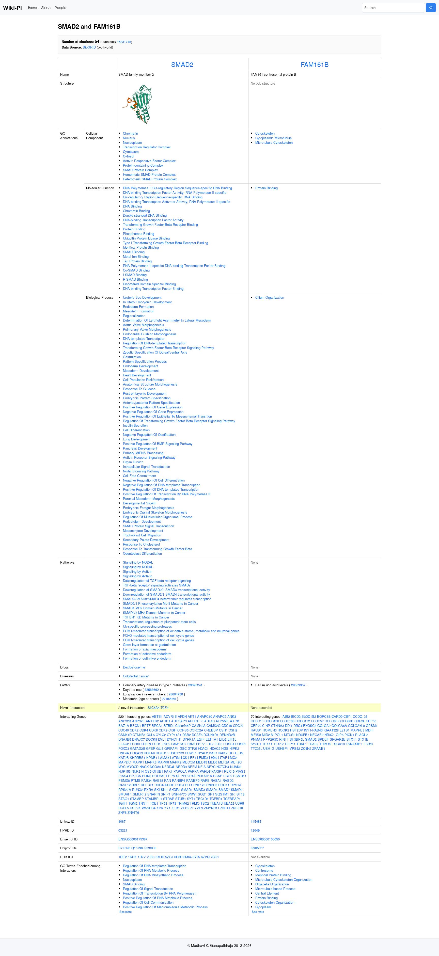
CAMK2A (199, 725)
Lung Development (136, 439)
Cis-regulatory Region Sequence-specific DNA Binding (162, 197)
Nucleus (129, 137)
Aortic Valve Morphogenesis (143, 324)
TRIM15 (325, 743)
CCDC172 (302, 721)
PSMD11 (239, 775)
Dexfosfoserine (134, 667)
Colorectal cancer (136, 676)
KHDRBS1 (137, 757)
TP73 (172, 803)
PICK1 (349, 734)
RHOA (159, 785)
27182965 (169, 698)
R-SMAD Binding (135, 279)
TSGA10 (338, 743)
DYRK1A (189, 739)
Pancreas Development (140, 448)
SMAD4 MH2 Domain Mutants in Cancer (152, 608)
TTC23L (256, 748)
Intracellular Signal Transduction (146, 466)
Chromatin (130, 133)
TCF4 (164, 707)
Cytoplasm (131, 151)
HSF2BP (296, 730)
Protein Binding (134, 229)
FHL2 (209, 743)
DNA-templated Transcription (144, 338)
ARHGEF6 (195, 721)
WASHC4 (148, 807)
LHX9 (213, 757)
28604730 (176, 694)
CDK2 (134, 730)
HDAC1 (203, 748)
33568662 (152, 689)
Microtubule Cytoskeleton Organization (283, 879)
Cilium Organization (269, 297)
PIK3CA (135, 775)
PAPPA (193, 771)
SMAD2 (182, 64)
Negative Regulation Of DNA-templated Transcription (161, 484)
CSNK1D (125, 734)
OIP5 (339, 734)
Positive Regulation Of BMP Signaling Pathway (158, 443)
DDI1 (288, 725)
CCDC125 (360, 716)
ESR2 (166, 743)
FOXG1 (228, 743)
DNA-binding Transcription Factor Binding (153, 288)
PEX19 (229, 771)
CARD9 (337, 716)
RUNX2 (137, 789)
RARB (205, 780)
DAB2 (186, 734)
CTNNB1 (139, 734)
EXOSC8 (309, 725)
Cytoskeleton (265, 133)
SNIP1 (165, 794)
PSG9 (227, 775)
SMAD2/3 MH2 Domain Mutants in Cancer (154, 612)
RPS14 (235, 785)
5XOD (159, 856)
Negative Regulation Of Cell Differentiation (154, 480)
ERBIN (146, 743)
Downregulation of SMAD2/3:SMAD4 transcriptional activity (166, 589)
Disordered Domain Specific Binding (149, 283)
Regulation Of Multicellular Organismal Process (158, 516)
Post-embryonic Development (144, 393)
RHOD (169, 785)
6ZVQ (205, 856)
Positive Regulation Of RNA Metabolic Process (157, 897)
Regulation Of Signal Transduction (148, 888)
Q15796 (137, 848)
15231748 (124, 41)
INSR (213, 753)
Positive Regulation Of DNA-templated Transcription (161, 489)
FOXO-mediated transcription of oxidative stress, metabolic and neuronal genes (181, 630)
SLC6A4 (154, 707)
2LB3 (150, 856)
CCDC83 (331, 721)
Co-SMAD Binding (136, 270)
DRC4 (297, 725)
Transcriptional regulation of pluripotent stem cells (159, 621)
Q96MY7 (257, 848)
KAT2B (123, 757)
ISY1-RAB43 (313, 730)
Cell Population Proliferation (143, 379)
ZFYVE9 (196, 807)
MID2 (266, 734)
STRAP (168, 798)
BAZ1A (123, 725)
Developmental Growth (139, 503)
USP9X (135, 807)
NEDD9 (181, 766)
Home (32, 7)
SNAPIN (153, 794)
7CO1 (215, 856)
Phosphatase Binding (138, 233)
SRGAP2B (338, 739)
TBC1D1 (202, 798)
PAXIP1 (217, 771)
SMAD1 (187, 789)
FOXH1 (240, 743)
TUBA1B (216, 803)
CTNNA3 (277, 725)
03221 (122, 830)
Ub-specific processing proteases (147, 626)
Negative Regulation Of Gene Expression (153, 411)
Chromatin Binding (136, 210)
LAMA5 (163, 757)
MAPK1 (138, 762)
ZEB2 (185, 807)
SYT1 (191, 798)
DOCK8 (151, 739)
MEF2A (223, 762)
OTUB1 (157, 771)
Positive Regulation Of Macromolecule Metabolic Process (165, 906)
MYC (122, 766)
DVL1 (162, 739)
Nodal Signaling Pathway (141, 471)
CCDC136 (271, 721)
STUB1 (180, 798)
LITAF (222, 757)
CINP (266, 725)
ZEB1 (175, 807)
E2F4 (201, 739)
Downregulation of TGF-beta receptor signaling (157, 580)
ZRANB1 (318, 748)
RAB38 (158, 780)
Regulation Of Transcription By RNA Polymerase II (160, 893)
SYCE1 (256, 743)
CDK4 (143, 730)
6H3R (178, 856)
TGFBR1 (216, 798)
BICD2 (296, 716)
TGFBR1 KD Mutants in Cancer (146, 617)
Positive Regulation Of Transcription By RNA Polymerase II (166, 493)
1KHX (132, 856)
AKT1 (192, 716)
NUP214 (138, 771)
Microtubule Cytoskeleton (274, 142)
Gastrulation (132, 356)
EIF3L (231, 739)
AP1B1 (165, 721)
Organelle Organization (272, 884)
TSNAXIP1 (354, 743)
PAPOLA (180, 771)
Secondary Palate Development (146, 539)
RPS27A (124, 789)
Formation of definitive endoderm (147, 653)
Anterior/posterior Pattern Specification (151, 402)
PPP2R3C (270, 739)
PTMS (135, 780)
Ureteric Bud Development (142, 297)
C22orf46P (183, 725)
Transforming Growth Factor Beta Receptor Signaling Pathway (168, 347)
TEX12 (278, 743)
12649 (255, 830)
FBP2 (200, 743)
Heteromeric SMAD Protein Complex (150, 179)
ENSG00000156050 (265, 839)
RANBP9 (192, 780)
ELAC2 (123, 743)
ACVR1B (170, 716)
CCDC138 (287, 721)
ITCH (232, 753)
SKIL (164, 789)
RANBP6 (178, 780)
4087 (122, 821)
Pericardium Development (142, 521)
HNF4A (123, 753)
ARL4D (209, 721)
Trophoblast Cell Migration (142, 535)
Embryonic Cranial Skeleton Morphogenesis (155, 512)
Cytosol (128, 156)
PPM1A (174, 775)
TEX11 (267, 743)
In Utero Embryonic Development (147, 301)
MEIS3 (256, 734)
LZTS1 (345, 730)
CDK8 (153, 730)
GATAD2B (137, 748)
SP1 (211, 794)
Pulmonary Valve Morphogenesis (147, 329)
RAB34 (146, 780)
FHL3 (218, 743)
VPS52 (295, 748)
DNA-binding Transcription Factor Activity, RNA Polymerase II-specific (174, 192)
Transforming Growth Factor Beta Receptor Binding (160, 224)
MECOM (188, 762)
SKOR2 (174, 789)
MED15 (201, 762)
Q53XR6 (150, 848)
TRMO (194, 803)
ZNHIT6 (133, 812)
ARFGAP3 (179, 721)
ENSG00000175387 (132, 839)
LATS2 (175, 757)
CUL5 (151, 734)
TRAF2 (313, 743)
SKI (157, 789)
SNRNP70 (178, 794)
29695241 (195, 684)
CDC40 (123, 730)
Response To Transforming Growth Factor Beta (157, 548)
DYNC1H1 (174, 739)
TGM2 (133, 803)
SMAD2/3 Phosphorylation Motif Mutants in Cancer (160, 603)
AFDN (182, 716)
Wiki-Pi (12, 7)
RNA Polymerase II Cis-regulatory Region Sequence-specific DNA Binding (177, 187)
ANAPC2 (219, 716)
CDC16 (227, 725)
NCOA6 (155, 766)
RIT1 (188, 785)
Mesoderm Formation (138, 311)
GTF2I (192, 748)
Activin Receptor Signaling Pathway (149, 457)
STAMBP (137, 798)
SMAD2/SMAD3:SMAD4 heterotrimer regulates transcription (167, 598)
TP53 (163, 803)
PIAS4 (123, 775)
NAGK (144, 766)
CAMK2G (214, 725)
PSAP (217, 775)
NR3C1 (329, 734)
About (46, 7)
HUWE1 (191, 753)
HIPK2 (234, 748)
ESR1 (156, 743)
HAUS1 (256, 730)
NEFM (192, 766)
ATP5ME (222, 721)
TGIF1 (123, 803)
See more (125, 912)
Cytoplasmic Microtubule (273, 137)
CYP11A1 (174, 734)
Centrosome (264, 870)
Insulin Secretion (135, 425)
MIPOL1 (277, 734)
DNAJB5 (124, 739)
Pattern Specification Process (145, 361)
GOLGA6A (339, 725)
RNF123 (199, 785)
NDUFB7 (302, 734)
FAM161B (315, 64)
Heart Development (137, 375)
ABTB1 (157, 716)
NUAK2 (235, 766)
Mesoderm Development (141, 370)
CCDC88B (345, 721)
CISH (172, 730)
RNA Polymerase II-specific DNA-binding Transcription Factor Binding (174, 265)
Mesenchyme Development (143, 530)
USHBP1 (282, 748)
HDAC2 (215, 748)
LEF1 (192, 757)
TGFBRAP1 (232, 798)
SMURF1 (125, 794)
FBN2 (191, 743)
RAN (167, 780)
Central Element (267, 893)
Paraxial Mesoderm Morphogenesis (149, 498)
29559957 (298, 684)
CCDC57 (317, 721)
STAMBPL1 (153, 798)
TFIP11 (290, 743)
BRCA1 (157, 725)
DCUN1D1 (210, 734)
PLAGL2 (361, 734)
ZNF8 (122, 812)
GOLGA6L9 (356, 725)
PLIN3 (146, 775)
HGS (224, 748)
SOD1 (202, 794)
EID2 (222, 739)
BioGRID (89, 47)
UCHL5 (123, 807)
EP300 (135, 743)
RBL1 (136, 785)
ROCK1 (223, 785)
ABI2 (286, 716)
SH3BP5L (297, 739)
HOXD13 (162, 753)
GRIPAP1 (171, 748)
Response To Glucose (139, 388)
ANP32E (138, 721)
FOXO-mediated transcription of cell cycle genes (158, 635)
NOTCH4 (222, 766)
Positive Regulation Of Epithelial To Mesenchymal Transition (167, 416)
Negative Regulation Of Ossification (149, 434)
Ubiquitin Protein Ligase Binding (146, 238)
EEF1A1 (212, 739)
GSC (183, 748)
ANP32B (124, 721)
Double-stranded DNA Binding (145, 215)
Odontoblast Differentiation (142, 553)
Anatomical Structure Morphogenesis (150, 384)
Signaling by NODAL (138, 562)
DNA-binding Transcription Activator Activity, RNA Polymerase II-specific (176, 201)
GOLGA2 (324, 725)
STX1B (363, 739)
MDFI (369, 730)
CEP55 (371, 721)
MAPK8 (163, 762)
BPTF (146, 725)
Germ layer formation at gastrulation (149, 644)
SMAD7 (224, 789)
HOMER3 (270, 730)
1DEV (122, 856)
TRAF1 (301, 743)
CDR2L (359, 721)
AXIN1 (235, 721)
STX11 (352, 739)
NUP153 (124, 771)
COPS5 (183, 730)
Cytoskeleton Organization (274, 902)
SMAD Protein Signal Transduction (148, 525)
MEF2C (236, 762)
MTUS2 (289, 734)
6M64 (187, 856)
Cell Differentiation (136, 429)
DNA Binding (132, 206)
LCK (184, 757)
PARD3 (205, 771)
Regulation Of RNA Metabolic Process (151, 870)
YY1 (167, 807)
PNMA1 (256, 739)
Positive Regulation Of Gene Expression (152, 407)
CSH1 (223, 730)
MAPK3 (150, 762)
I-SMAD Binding (135, 274)
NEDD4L (168, 766)
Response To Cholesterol (141, 544)
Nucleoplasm (132, 142)
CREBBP (211, 730)
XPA (159, 807)
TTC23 (368, 743)
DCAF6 (197, 734)
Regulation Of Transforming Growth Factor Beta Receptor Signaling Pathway (179, 420)
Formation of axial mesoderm (144, 649)
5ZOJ (169, 856)
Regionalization (134, 315)
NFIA (202, 766)
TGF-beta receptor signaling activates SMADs (157, 585)
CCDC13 (257, 721)
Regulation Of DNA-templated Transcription (154, 343)
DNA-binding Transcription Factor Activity (153, 219)
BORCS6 (324, 716)
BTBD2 (169, 725)
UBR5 (239, 803)
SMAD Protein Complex (140, 169)
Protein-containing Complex (143, 165)
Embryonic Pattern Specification (146, 397)
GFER (150, 748)
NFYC (211, 766)
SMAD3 (199, 789)
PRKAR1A (204, 775)
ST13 (240, 794)
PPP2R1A (188, 775)
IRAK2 (222, 753)
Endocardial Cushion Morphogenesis (150, 333)
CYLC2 (161, 734)
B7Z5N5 (124, 848)
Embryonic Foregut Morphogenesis (148, 507)
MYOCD (132, 766)
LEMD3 (202, 757)
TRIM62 (183, 803)
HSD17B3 (176, 753)
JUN (240, 753)
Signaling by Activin (137, 571)
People (60, 7)
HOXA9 (149, 753)
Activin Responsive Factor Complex (149, 160)
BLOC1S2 (309, 716)
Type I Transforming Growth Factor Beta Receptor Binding (165, 242)
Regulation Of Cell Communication (148, 902)
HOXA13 (136, 753)
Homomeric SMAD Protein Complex (149, 174)
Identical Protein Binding (141, 247)
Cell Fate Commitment (139, 475)
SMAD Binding (134, 251)
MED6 (212, 762)
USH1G (268, 748)
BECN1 (135, 725)
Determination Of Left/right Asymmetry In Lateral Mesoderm (167, 320)
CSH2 (233, 730)
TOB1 (154, 803)
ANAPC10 (204, 716)
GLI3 (159, 748)
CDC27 (238, 725)
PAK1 (168, 771)
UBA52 (229, 803)
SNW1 (192, 794)
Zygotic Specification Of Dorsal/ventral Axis (155, 352)
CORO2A (196, 730)
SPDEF (323, 739)
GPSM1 (372, 725)
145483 (256, 821)
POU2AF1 (159, 775)
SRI (233, 794)
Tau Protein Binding (137, 261)
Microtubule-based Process (275, 888)
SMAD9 (236, 789)
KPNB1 (151, 757)
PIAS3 (240, 771)
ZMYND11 (211, 807)
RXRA (148, 789)
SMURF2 (139, 794)
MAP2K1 (125, 762)
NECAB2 (316, 734)
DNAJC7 (138, 739)
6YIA (196, 856)
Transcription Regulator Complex (147, 147)
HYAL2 (203, 753)
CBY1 (347, 716)
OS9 (148, 771)
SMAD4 (211, 789)
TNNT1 (143, 803)
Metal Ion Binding (136, 256)
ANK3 (231, 716)
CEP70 (256, 725)
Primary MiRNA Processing (143, 452)
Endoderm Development (140, 365)
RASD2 (228, 780)
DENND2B (227, 734)
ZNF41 (225, 807)
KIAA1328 (331, 730)
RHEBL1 (147, 785)
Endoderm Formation (138, 306)
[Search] (431, 7)
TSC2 (204, 803)
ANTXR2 (152, 721)
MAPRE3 (357, 730)
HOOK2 (283, 730)
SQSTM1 (222, 794)
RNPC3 (211, 785)
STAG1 (123, 798)
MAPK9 (175, 762)
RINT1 (284, 739)
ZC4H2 (306, 748)
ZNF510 (237, 807)
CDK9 (163, 730)
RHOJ (179, 785)
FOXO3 (123, 748)
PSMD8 (124, 780)
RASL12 (124, 785)
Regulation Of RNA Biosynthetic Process (153, 874)
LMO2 (232, 757)
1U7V (142, 856)
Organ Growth (133, 461)
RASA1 (216, 780)
